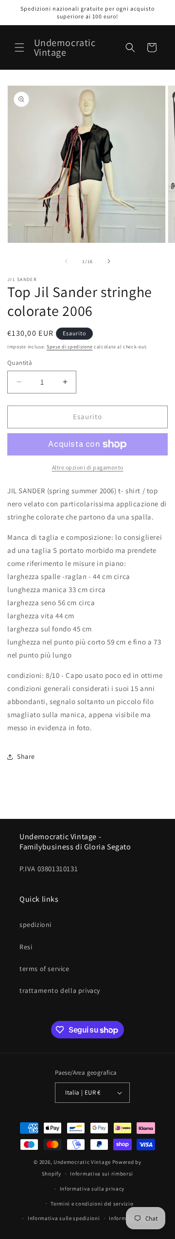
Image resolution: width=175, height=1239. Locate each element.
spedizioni (35, 924)
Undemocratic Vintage (82, 1162)
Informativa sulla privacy (92, 1188)
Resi (25, 946)
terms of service (44, 968)
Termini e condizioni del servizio (92, 1203)
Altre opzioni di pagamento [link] (87, 467)
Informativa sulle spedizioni (64, 1218)
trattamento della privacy (59, 990)
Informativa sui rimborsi (101, 1173)
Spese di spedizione (69, 347)
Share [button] (26, 756)
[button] (19, 47)
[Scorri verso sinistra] (66, 261)
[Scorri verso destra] (109, 261)
